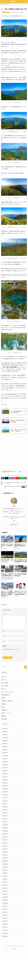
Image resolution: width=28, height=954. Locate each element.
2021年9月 (5, 834)
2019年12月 (5, 897)
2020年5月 (5, 882)
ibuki (14, 506)
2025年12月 (5, 737)
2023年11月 (5, 764)
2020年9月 (5, 870)
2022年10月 (5, 794)
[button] (3, 478)
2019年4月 (5, 921)
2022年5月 (5, 809)
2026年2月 (5, 731)
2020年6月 (5, 879)
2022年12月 (5, 788)
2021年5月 (5, 846)
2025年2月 (5, 749)
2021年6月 (5, 843)
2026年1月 (5, 734)
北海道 (20, 471)
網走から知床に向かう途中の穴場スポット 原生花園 (18, 430)
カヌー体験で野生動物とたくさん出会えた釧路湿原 (18, 412)
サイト (4, 641)
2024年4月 (5, 758)
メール (4, 636)
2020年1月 (5, 894)
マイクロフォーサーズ (8, 691)
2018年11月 (5, 936)
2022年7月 (5, 803)
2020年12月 (5, 861)
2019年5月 (5, 918)
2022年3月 (5, 815)
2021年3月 (5, 852)
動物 (4, 697)
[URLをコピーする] (25, 478)
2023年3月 (5, 779)
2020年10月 (5, 867)
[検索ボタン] (26, 1)
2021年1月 (5, 858)
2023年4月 (5, 776)
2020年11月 (5, 864)
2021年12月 (5, 824)
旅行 (7, 12)
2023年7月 (5, 773)
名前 (4, 631)
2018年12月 (5, 933)
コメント (5, 614)
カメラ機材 (5, 682)
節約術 (4, 716)
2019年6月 (5, 915)
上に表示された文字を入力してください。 (11, 649)
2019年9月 (5, 906)
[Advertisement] (14, 450)
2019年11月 (5, 900)
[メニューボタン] (1, 1)
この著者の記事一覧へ (14, 524)
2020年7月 (5, 876)
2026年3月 (5, 728)
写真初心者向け (6, 694)
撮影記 (4, 12)
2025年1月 (5, 752)
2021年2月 (5, 855)
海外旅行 (5, 710)
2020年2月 (5, 891)
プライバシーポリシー (13, 946)
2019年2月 (5, 927)
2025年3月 (5, 746)
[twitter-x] (14, 521)
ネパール (5, 688)
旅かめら (14, 1)
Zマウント (5, 679)
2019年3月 (5, 924)
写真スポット (14, 471)
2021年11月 (5, 827)
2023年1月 (5, 785)
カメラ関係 (5, 685)
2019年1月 (5, 930)
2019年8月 (5, 909)
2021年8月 (5, 837)
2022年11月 (5, 791)
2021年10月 (5, 831)
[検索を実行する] (25, 667)
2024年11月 (5, 755)
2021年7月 (5, 840)
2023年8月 (5, 770)
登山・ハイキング (7, 713)
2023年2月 (5, 782)
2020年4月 (5, 885)
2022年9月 (5, 797)
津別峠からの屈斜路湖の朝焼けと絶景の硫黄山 (18, 421)
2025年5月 (5, 740)
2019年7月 (5, 912)
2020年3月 (5, 888)
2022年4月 (5, 812)
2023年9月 (5, 767)
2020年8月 (5, 873)
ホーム (6, 946)
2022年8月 (5, 800)
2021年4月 (5, 849)
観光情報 (5, 719)
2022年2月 (5, 818)
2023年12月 (5, 761)
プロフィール (20, 946)
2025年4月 (5, 743)
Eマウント (5, 676)
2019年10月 (5, 903)
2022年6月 (5, 806)
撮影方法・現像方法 (7, 700)
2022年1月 (5, 821)
